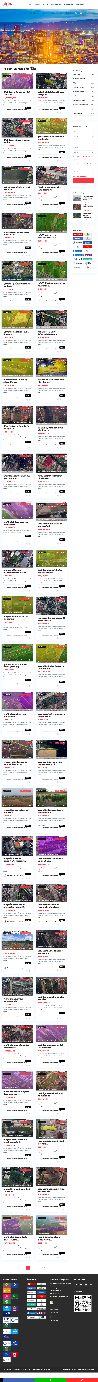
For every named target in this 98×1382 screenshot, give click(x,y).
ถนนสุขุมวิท (8, 136)
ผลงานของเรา (80, 4)
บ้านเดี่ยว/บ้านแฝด (78, 87)
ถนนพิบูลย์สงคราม (44, 710)
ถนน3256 (42, 1137)
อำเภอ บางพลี (19, 1135)
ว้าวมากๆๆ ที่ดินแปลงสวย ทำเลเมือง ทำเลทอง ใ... (51, 381)
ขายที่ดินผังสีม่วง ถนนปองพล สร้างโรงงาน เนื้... (15, 523)
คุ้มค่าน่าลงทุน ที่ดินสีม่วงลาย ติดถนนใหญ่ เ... (16, 285)
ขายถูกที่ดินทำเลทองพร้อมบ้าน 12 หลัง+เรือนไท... (51, 811)
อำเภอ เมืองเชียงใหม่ (11, 228)
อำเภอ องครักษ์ (55, 758)
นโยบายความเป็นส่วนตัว (69, 1369)
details (62, 152)
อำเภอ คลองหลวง (53, 854)
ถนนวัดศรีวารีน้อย (10, 1041)
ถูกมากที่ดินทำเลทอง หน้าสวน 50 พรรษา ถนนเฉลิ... (51, 619)
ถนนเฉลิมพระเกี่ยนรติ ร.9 (46, 132)
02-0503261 (57, 1291)
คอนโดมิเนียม (77, 74)
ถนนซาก (7, 280)
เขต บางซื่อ (48, 376)
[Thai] (81, 13)
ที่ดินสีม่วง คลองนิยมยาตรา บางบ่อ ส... (87, 206)
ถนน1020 (8, 758)
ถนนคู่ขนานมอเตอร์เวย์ (11, 995)
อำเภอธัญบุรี (55, 806)
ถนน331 (7, 88)
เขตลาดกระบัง (54, 566)
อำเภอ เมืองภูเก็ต (20, 948)
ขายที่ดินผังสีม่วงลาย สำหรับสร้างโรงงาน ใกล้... (15, 1238)
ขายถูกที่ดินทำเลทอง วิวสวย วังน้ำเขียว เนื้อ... (16, 811)
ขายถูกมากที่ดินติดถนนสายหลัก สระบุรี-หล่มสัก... (51, 1190)
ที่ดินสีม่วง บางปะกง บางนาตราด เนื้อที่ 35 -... (16, 141)
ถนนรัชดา (42, 376)
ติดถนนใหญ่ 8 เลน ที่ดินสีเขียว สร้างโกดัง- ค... (50, 429)
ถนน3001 (8, 710)
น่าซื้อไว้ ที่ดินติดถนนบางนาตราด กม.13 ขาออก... (51, 284)
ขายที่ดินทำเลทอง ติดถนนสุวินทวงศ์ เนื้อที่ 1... (51, 998)
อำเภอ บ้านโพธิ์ (15, 710)
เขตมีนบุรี (51, 993)
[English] (76, 13)
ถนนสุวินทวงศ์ (43, 520)
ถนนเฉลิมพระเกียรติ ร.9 (46, 88)
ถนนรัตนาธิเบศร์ (9, 472)
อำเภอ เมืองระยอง (15, 280)
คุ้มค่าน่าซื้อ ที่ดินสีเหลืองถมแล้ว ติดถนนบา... (16, 333)
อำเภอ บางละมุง (51, 1089)
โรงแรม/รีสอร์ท (77, 113)
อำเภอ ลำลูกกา (21, 660)
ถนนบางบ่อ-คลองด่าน (11, 328)
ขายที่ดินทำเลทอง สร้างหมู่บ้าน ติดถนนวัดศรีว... (16, 1046)
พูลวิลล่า (75, 96)
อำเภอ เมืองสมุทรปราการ (54, 472)
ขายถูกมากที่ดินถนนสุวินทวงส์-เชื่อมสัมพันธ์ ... (16, 617)
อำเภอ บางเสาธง (20, 376)
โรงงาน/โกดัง (77, 109)
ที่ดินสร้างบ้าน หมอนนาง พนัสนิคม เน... (86, 215)
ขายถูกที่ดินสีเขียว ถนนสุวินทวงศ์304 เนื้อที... (50, 525)
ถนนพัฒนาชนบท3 (44, 566)
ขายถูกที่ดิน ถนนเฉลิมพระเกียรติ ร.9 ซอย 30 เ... (17, 1190)
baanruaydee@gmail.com (60, 1296)
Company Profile (41, 4)
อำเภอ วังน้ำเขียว (10, 806)
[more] (5, 105)
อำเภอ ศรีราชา (14, 88)
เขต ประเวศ (56, 88)
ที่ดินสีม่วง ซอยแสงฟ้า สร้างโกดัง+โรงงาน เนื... (49, 188)
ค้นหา (83, 180)
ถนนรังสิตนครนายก (10, 660)
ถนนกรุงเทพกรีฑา (44, 900)
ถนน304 (7, 183)
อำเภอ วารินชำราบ (57, 424)
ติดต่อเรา (69, 13)
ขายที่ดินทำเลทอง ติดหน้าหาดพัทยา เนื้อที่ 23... (50, 1094)
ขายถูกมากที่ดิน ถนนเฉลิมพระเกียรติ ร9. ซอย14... (15, 571)
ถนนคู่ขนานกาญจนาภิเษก (12, 900)
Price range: (77, 156)
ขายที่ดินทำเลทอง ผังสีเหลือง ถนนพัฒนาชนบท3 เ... (50, 571)
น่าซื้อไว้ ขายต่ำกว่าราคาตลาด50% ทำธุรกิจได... (47, 236)
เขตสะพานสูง (22, 995)
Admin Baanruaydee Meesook (17, 109)
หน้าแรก (29, 4)
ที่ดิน (74, 83)
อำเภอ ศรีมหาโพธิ (15, 183)
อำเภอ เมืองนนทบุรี (20, 472)
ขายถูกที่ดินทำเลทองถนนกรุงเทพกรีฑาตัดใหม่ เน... (48, 906)
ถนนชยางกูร (8, 422)
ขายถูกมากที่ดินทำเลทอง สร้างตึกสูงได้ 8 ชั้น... (50, 859)
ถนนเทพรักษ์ (42, 183)
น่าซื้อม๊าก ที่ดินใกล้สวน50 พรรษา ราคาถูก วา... (51, 93)
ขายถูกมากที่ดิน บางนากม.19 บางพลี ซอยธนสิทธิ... (15, 1141)
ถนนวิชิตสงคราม (10, 948)
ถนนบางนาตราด (44, 279)
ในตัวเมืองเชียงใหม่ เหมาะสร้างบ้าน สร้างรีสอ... (16, 233)
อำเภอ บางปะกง (16, 136)
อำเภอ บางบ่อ (22, 328)
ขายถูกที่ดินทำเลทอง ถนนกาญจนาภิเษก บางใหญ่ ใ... (14, 906)
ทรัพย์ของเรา (68, 4)
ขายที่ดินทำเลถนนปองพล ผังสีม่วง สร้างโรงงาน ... (50, 1046)
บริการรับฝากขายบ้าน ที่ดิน (38, 13)
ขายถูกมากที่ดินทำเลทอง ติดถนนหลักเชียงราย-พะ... (15, 763)
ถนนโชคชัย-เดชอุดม (45, 424)
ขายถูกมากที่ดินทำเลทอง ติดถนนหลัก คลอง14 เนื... (50, 763)
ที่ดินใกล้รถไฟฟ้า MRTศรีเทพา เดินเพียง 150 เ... (50, 477)
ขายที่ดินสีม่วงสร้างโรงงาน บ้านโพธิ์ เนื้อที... (14, 715)
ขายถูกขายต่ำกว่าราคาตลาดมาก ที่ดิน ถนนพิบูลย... (51, 715)
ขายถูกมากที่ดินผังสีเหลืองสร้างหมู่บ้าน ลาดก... (51, 952)
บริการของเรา (56, 4)
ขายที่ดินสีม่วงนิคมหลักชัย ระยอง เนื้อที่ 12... (49, 1238)
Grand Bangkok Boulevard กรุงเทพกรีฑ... (88, 198)
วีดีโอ (52, 13)
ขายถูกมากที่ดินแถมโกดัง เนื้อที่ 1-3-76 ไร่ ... (51, 1142)
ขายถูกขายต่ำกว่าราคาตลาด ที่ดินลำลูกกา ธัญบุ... (15, 665)
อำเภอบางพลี (51, 183)
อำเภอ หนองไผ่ (43, 1185)
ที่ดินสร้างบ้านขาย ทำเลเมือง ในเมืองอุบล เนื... (16, 427)
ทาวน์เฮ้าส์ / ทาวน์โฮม (79, 79)
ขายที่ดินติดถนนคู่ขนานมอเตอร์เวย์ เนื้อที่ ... (13, 1000)
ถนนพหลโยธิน (43, 854)
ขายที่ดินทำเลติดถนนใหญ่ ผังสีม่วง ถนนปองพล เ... (16, 1093)
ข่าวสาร (59, 13)
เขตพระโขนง (57, 614)
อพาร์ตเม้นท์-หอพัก (79, 100)
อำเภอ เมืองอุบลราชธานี (20, 422)
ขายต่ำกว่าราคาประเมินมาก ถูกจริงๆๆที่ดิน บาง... (16, 381)
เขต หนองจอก (52, 520)
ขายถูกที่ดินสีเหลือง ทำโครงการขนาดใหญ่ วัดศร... (51, 667)
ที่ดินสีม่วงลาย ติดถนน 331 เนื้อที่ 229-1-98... (16, 93)
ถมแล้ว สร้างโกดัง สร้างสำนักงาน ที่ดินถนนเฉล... (48, 333)
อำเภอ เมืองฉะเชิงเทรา (18, 518)
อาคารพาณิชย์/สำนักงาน (80, 105)
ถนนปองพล (8, 518)
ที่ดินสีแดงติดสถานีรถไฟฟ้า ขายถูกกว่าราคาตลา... (16, 477)
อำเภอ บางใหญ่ (24, 900)
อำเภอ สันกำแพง (44, 231)
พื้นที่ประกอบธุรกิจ (78, 92)
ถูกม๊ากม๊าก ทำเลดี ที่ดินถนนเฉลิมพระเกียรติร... (51, 138)
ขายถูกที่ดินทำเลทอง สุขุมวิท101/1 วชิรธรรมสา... (14, 859)
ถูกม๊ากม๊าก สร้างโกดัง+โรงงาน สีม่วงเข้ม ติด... (16, 188)
